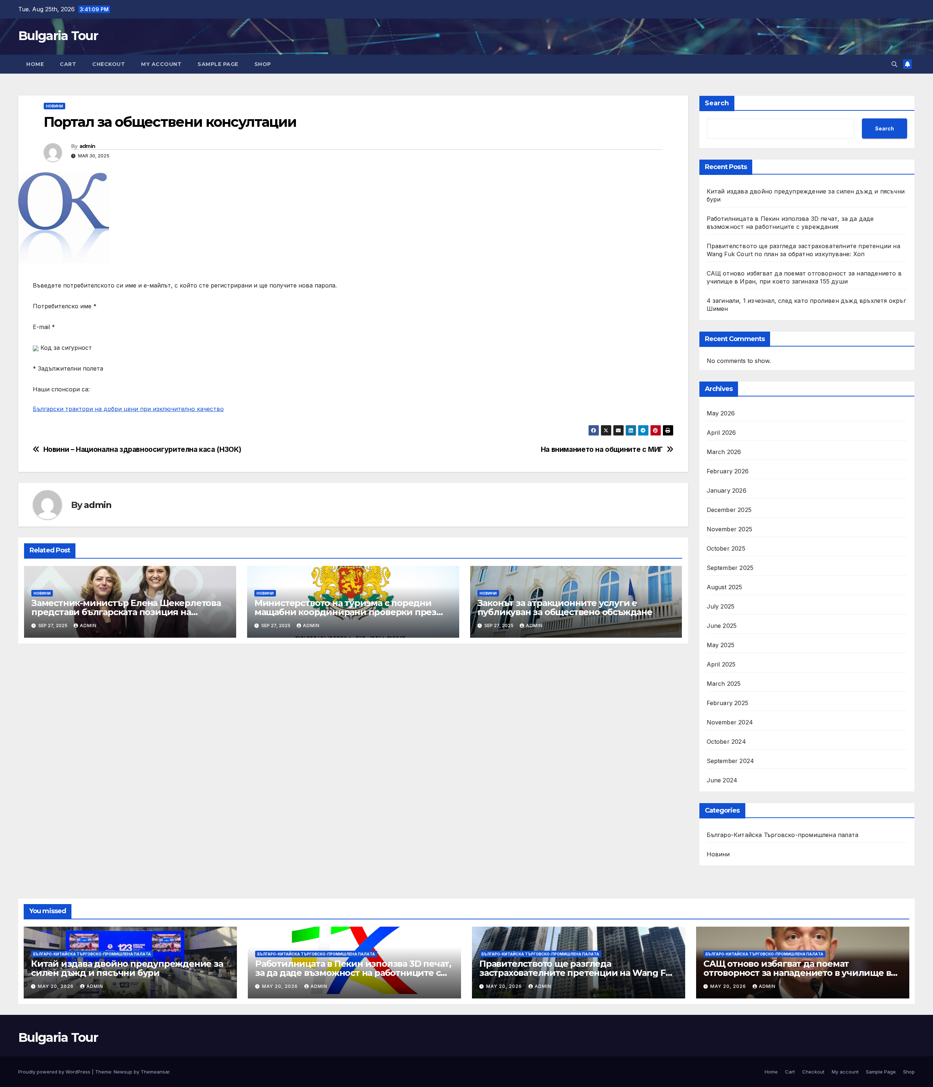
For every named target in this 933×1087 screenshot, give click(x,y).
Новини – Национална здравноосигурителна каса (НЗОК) (142, 449)
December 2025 (729, 509)
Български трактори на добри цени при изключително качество (128, 408)
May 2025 (721, 645)
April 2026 (721, 432)
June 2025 (722, 625)
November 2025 (730, 529)
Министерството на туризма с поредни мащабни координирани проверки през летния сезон (345, 612)
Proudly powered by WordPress (55, 1072)
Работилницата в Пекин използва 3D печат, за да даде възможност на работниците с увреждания (353, 972)
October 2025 (726, 548)
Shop (262, 64)
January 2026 (726, 490)
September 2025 (730, 567)
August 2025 (724, 587)
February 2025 (728, 703)
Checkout (108, 64)
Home (35, 64)
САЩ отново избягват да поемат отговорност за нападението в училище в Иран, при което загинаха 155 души (797, 972)
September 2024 (730, 761)
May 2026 (721, 413)
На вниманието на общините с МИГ (602, 449)
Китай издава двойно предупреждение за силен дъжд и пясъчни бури (127, 968)
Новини (54, 106)
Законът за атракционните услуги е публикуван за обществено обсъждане (564, 607)
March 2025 (724, 683)
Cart (68, 64)
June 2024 (722, 780)
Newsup (123, 1072)
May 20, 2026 (56, 986)
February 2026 (728, 471)
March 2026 (724, 451)
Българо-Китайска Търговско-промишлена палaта (783, 834)
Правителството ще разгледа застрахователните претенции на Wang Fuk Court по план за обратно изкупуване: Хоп (577, 972)
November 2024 (730, 722)
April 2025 (721, 664)
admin (87, 146)
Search (717, 103)
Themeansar (155, 1072)
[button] (894, 64)
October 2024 (726, 741)
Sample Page (218, 64)
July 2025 (721, 606)
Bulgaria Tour (58, 35)
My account (161, 64)
